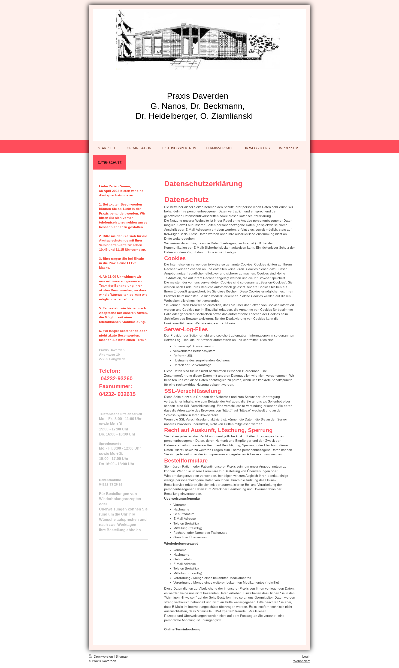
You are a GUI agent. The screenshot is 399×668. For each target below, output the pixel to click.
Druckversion (103, 656)
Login (306, 656)
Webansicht (301, 661)
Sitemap (122, 656)
